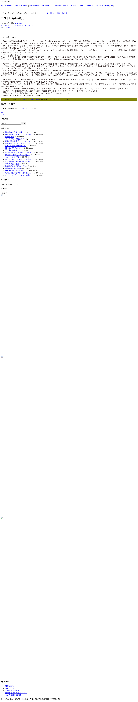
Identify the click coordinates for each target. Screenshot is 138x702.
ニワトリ (14, 25)
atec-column (18, 23)
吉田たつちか (23, 25)
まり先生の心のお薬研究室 (28, 99)
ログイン (23, 108)
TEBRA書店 (9, 686)
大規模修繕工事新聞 (60, 5)
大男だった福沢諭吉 (13, 157)
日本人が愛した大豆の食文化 (16, 171)
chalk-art (73, 5)
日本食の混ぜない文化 (13, 148)
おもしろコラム (11, 688)
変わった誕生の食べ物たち (15, 146)
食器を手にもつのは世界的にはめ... (18, 143)
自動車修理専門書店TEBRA (40, 5)
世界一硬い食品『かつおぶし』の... (18, 141)
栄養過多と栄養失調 (13, 168)
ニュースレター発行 (85, 5)
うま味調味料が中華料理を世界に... (18, 162)
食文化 (31, 25)
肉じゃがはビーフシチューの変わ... (18, 175)
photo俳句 (8, 5)
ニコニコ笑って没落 (13, 164)
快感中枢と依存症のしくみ (15, 166)
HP (112, 5)
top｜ (3, 5)
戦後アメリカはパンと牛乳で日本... (18, 152)
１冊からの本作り (21, 5)
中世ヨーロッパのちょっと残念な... (18, 159)
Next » (3, 114)
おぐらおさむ (6, 25)
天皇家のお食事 (11, 150)
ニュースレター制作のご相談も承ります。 (54, 13)
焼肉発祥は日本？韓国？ (14, 132)
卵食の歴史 (9, 137)
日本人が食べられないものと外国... (18, 134)
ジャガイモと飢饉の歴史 (14, 139)
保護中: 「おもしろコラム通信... (17, 155)
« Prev (3, 112)
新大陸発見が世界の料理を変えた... (18, 173)
